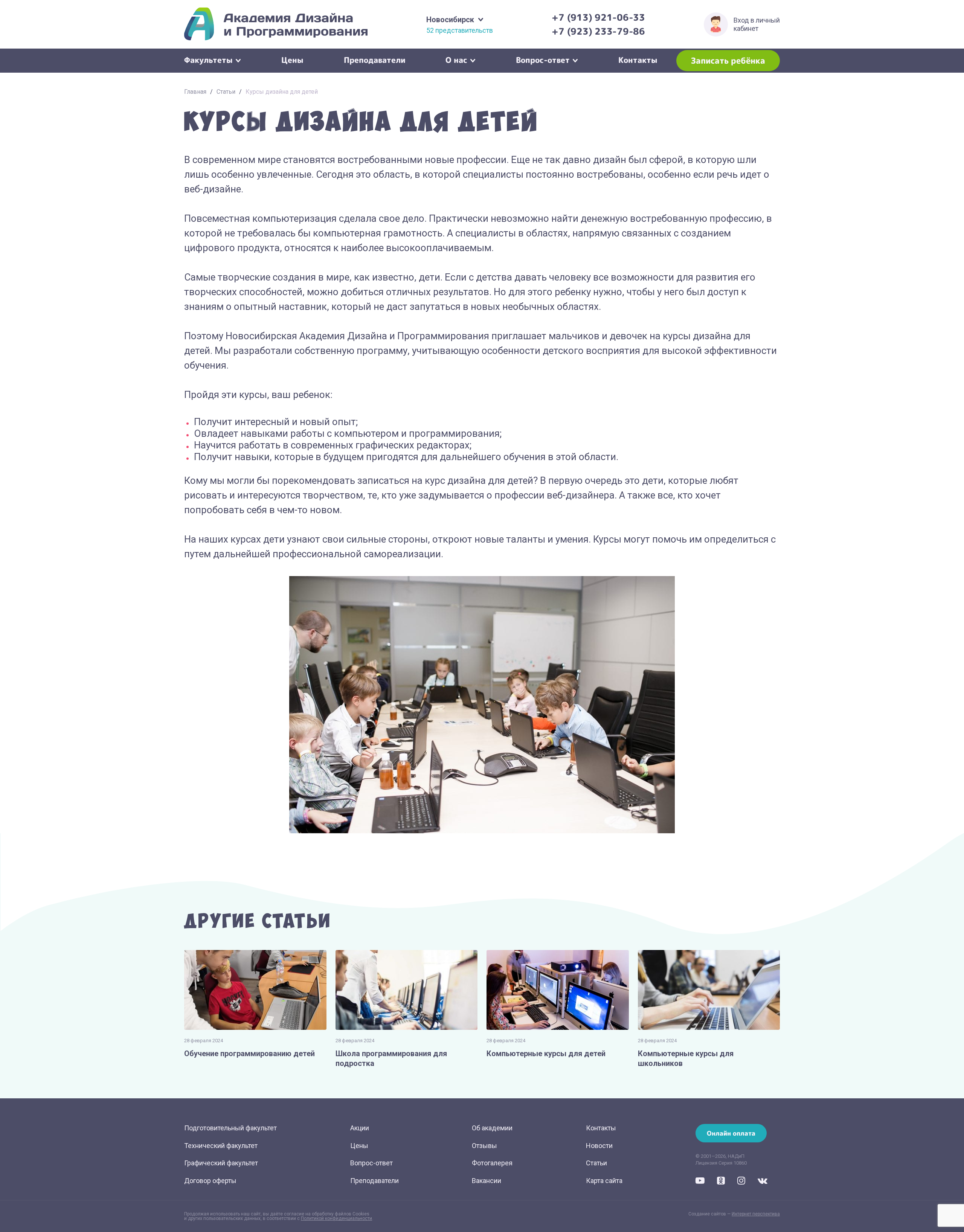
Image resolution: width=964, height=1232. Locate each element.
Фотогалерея (492, 1163)
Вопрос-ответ (543, 59)
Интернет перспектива (756, 1214)
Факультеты (208, 59)
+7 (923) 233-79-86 (598, 31)
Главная (195, 91)
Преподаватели (375, 59)
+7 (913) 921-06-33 (598, 17)
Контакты (637, 59)
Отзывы (484, 1146)
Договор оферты (210, 1181)
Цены (292, 59)
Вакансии (486, 1181)
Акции (359, 1128)
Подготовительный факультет (230, 1128)
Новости (599, 1146)
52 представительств (459, 30)
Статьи (226, 91)
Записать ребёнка (728, 60)
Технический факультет (221, 1146)
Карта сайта (604, 1181)
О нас (456, 59)
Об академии (492, 1128)
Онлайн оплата (731, 1133)
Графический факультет (221, 1163)
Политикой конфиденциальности (336, 1218)
